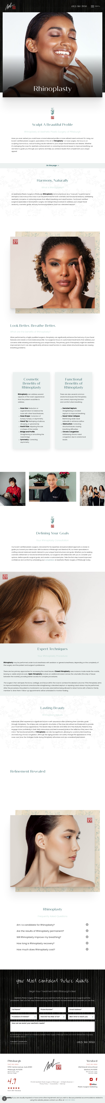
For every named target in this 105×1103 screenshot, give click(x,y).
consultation (49, 560)
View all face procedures (52, 808)
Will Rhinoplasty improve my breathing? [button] (39, 937)
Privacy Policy (30, 1036)
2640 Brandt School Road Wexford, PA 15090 (87, 1068)
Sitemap (62, 1084)
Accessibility (54, 1084)
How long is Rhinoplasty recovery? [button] (35, 943)
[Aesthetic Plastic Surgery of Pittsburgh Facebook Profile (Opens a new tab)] (96, 1079)
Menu (97, 6)
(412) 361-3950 (79, 6)
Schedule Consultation (18, 1041)
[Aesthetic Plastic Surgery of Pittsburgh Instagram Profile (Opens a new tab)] (91, 1079)
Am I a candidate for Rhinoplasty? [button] (36, 925)
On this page (51, 165)
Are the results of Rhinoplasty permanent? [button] (40, 931)
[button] (4, 1098)
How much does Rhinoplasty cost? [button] (36, 950)
